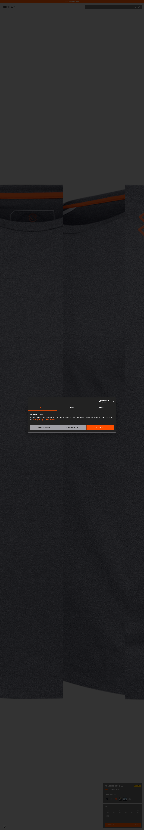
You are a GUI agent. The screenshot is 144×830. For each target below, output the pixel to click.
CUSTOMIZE (71, 427)
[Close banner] (113, 401)
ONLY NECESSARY (44, 427)
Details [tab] (72, 407)
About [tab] (101, 407)
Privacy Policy (38, 419)
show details (50, 419)
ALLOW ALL (100, 427)
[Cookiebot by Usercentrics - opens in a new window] (100, 401)
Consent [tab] (43, 408)
